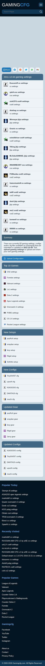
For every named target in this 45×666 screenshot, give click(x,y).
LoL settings (11, 289)
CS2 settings (12, 272)
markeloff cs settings (10, 498)
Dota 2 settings (13, 295)
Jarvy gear (11, 437)
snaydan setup (13, 344)
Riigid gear (11, 431)
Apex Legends (8, 591)
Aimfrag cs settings (18, 110)
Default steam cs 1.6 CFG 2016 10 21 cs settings (22, 556)
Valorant (5, 587)
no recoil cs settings (10, 548)
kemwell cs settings (18, 219)
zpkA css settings (17, 92)
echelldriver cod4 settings (21, 138)
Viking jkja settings (18, 147)
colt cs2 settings (8, 571)
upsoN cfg (11, 382)
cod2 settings (15, 177)
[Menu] (41, 4)
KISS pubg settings (10, 509)
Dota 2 (4, 613)
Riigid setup (11, 356)
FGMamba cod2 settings (20, 174)
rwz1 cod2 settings (18, 210)
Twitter (4, 637)
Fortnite (5, 606)
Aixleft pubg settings (10, 563)
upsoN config (12, 468)
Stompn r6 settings (9, 491)
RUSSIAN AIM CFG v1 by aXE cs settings (19, 541)
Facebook (6, 630)
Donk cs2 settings (9, 506)
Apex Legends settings (16, 301)
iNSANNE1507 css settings (21, 165)
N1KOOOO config (14, 451)
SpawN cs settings (9, 524)
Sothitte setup (12, 362)
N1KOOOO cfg (13, 387)
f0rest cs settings (9, 521)
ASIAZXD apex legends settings (15, 494)
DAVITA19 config (13, 462)
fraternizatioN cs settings (20, 183)
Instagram (6, 641)
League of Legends (9, 583)
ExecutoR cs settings (19, 83)
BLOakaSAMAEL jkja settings (22, 156)
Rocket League (8, 617)
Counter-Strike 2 (8, 602)
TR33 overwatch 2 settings (13, 517)
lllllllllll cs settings (17, 229)
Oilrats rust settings (10, 513)
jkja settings (14, 123)
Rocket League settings (16, 324)
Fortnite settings (13, 278)
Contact (5, 652)
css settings (14, 95)
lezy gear (10, 425)
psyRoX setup (12, 338)
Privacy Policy (8, 656)
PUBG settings (12, 313)
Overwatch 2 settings (15, 307)
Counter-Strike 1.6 (9, 595)
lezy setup (11, 350)
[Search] (41, 11)
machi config (12, 474)
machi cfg (11, 399)
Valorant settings (13, 283)
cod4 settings (15, 104)
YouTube (5, 633)
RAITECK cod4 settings (11, 567)
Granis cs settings (17, 129)
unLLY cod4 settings (10, 544)
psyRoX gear (12, 413)
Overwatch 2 (7, 609)
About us (5, 648)
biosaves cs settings (10, 559)
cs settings (14, 86)
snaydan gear (12, 419)
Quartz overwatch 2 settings (13, 502)
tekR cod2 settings (18, 192)
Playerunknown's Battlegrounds (15, 598)
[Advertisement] (22, 40)
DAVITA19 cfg (12, 393)
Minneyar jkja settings (19, 119)
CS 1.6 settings (13, 319)
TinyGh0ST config (14, 456)
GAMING (16, 4)
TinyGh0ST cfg (13, 376)
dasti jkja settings (17, 201)
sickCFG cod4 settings (19, 101)
